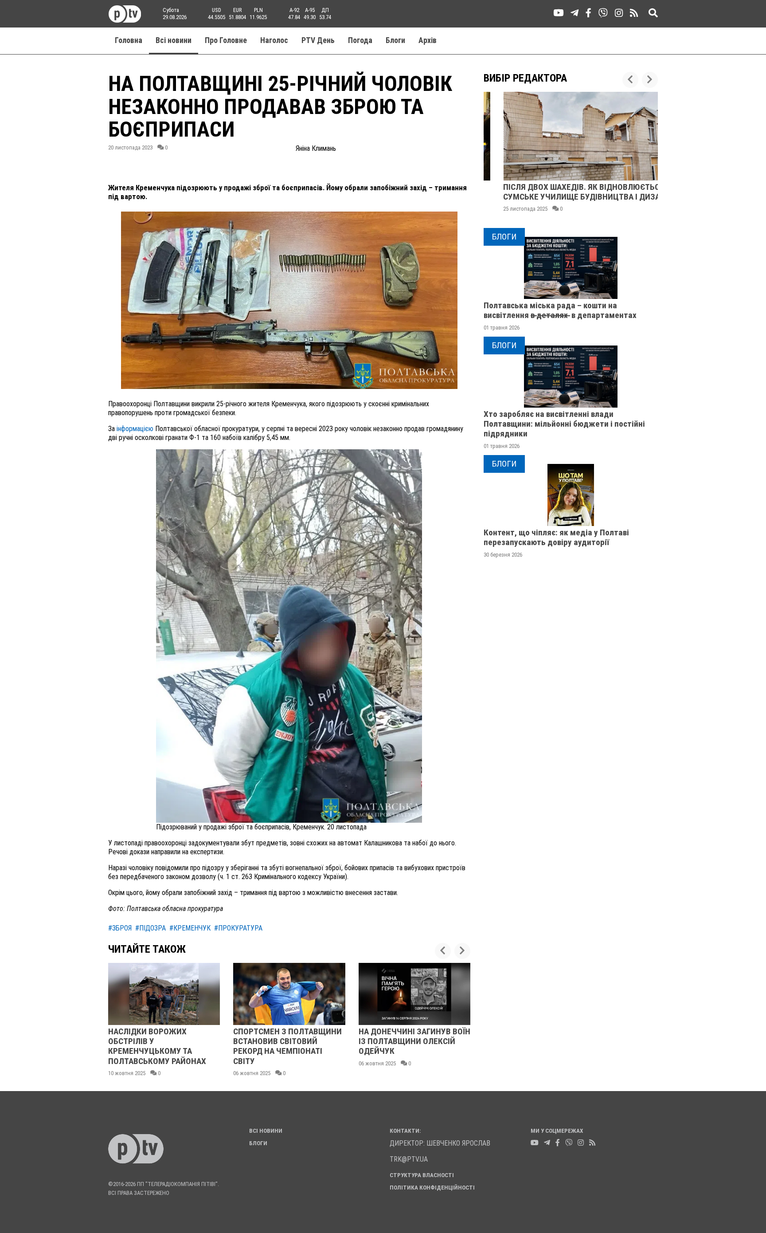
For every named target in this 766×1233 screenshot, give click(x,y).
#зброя (120, 928)
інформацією (135, 428)
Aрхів (427, 40)
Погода (360, 40)
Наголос (274, 40)
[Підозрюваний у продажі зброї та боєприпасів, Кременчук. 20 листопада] (289, 635)
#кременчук (190, 928)
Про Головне (226, 40)
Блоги (395, 40)
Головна (128, 40)
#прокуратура (238, 928)
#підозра (150, 928)
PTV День (318, 40)
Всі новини (174, 40)
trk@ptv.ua (409, 1159)
